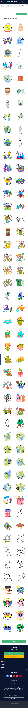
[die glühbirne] (7, 117)
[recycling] (7, 219)
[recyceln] (20, 78)
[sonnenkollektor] (7, 628)
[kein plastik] (20, 53)
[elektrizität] (7, 551)
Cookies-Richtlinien (19, 688)
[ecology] (7, 78)
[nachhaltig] (20, 615)
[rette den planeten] (20, 168)
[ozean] (7, 168)
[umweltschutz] (7, 130)
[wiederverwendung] (20, 104)
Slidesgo (19, 705)
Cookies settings (21, 689)
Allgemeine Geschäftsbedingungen (14, 687)
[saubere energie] (7, 142)
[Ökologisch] (20, 194)
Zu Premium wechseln (14, 656)
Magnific (9, 705)
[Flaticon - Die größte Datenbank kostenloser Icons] (12, 2)
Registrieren (14, 683)
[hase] (7, 398)
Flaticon (14, 705)
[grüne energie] (7, 155)
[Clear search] (19, 5)
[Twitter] (11, 676)
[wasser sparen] (20, 296)
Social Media (14, 672)
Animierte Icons (14, 10)
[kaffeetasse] (7, 232)
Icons (2, 10)
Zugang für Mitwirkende (14, 653)
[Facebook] (7, 676)
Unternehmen (4, 669)
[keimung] (7, 104)
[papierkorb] (7, 602)
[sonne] (7, 424)
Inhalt (3, 661)
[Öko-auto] (7, 615)
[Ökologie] (20, 385)
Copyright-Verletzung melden (10, 689)
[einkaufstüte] (20, 66)
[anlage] (20, 142)
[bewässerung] (20, 551)
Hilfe (2, 667)
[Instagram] (17, 676)
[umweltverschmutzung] (20, 155)
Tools (2, 664)
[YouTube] (20, 676)
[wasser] (20, 130)
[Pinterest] (14, 676)
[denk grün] (7, 91)
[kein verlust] (7, 27)
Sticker (7, 10)
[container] (20, 526)
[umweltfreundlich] (20, 91)
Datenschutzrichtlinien (10, 688)
